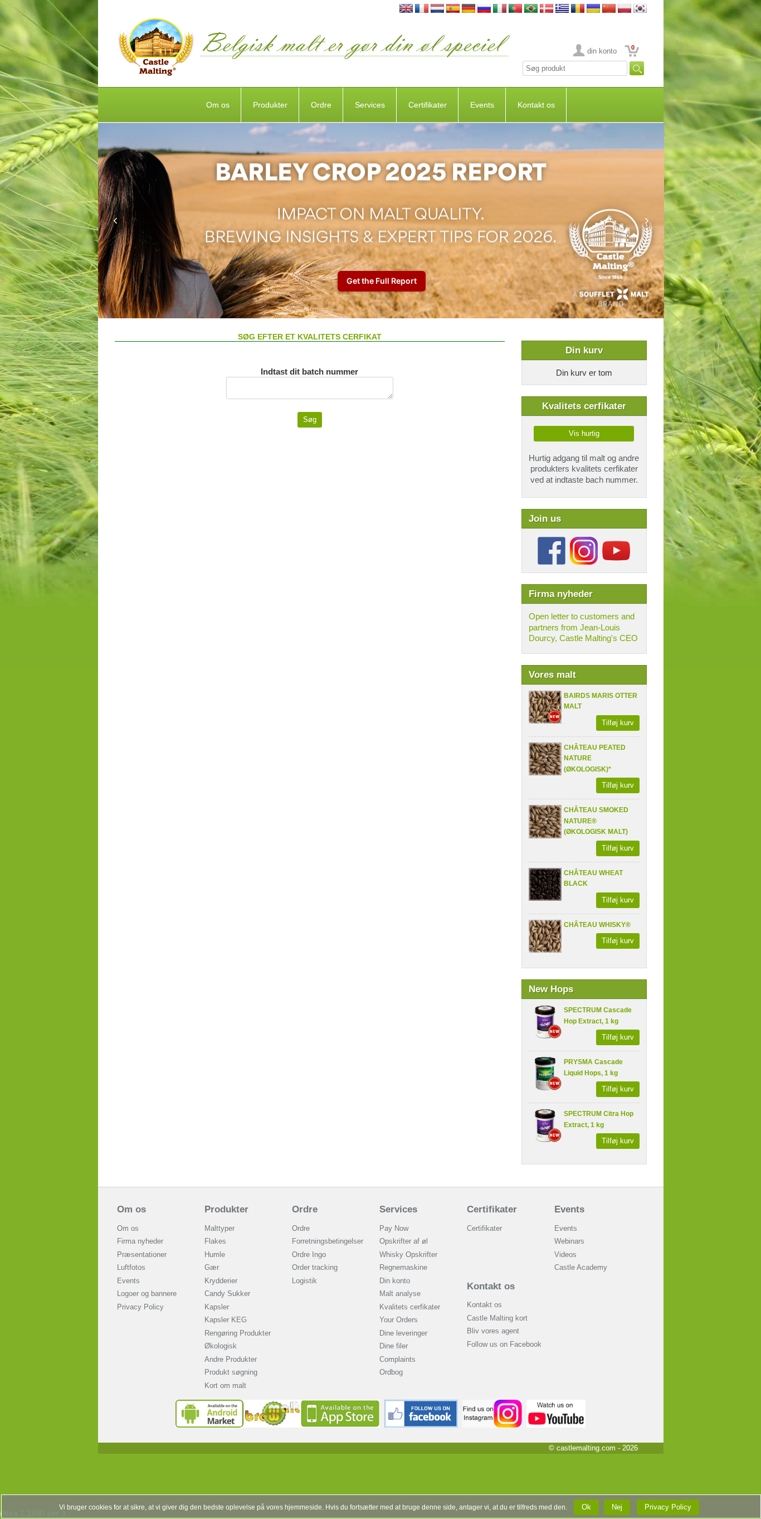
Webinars (569, 1241)
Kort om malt (225, 1385)
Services (370, 104)
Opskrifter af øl (403, 1241)
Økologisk (220, 1346)
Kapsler (216, 1307)
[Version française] (421, 9)
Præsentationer (142, 1254)
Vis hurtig (584, 433)
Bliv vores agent (493, 1331)
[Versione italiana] (499, 9)
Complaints (397, 1359)
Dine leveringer (403, 1333)
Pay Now (393, 1228)
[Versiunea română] (577, 9)
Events (482, 104)
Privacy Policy (140, 1307)
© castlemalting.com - (593, 1448)
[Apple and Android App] (278, 1404)
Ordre (321, 104)
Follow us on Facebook (504, 1344)
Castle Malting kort (497, 1318)
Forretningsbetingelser (327, 1241)
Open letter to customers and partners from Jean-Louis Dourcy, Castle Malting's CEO (583, 627)
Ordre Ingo (309, 1254)
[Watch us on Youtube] (556, 1404)
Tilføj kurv (618, 723)
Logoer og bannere (147, 1293)
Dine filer (393, 1346)
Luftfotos (131, 1267)
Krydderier (220, 1281)
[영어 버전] (640, 9)
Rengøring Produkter (237, 1333)
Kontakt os (536, 104)
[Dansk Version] (546, 9)
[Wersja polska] (624, 9)
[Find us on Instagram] (492, 1404)
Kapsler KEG (225, 1320)
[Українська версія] (593, 9)
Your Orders (398, 1320)
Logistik (304, 1281)
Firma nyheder (140, 1241)
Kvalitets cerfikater (409, 1307)
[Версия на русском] (484, 9)
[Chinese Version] (609, 9)
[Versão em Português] (515, 9)
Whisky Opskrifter (408, 1254)
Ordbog (391, 1372)
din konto (602, 51)
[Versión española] (453, 9)
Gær (211, 1267)
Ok (586, 1507)
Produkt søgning (230, 1372)
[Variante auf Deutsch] (468, 9)
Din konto (394, 1281)
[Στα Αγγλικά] (562, 9)
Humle (214, 1254)
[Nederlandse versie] (437, 9)
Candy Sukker (227, 1293)
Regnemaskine (403, 1267)
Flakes (215, 1241)
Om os (218, 104)
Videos (565, 1254)
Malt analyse (400, 1293)
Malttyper (219, 1228)
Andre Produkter (230, 1359)
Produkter (270, 104)
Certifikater (427, 104)
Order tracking (315, 1267)
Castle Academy (580, 1267)
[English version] (406, 9)
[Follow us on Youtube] (616, 541)
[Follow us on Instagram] (584, 541)
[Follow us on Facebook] (551, 541)
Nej (617, 1507)
